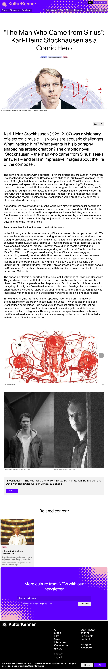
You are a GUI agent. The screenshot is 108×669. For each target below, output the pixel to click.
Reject (87, 665)
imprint (84, 632)
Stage (54, 10)
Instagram (86, 644)
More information (36, 665)
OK (99, 665)
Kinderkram (91, 10)
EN (90, 2)
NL (85, 2)
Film (61, 10)
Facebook (86, 647)
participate (86, 636)
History (102, 10)
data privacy (87, 629)
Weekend (26, 10)
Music (69, 10)
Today (5, 10)
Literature (78, 10)
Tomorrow (15, 10)
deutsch (58, 654)
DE (95, 2)
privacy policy (47, 604)
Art (47, 10)
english (58, 657)
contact (85, 639)
